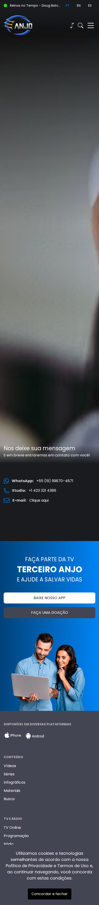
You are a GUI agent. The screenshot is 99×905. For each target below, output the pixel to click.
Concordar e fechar (50, 894)
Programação (16, 835)
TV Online (12, 827)
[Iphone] (13, 736)
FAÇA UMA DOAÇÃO (49, 612)
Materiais (12, 790)
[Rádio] (72, 25)
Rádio (9, 844)
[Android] (34, 736)
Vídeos (10, 765)
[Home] (27, 25)
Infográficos (14, 782)
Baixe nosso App (49, 598)
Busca (9, 799)
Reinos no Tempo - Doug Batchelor (36, 5)
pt (68, 5)
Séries (9, 774)
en (79, 5)
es (90, 5)
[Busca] (80, 25)
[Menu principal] (90, 25)
